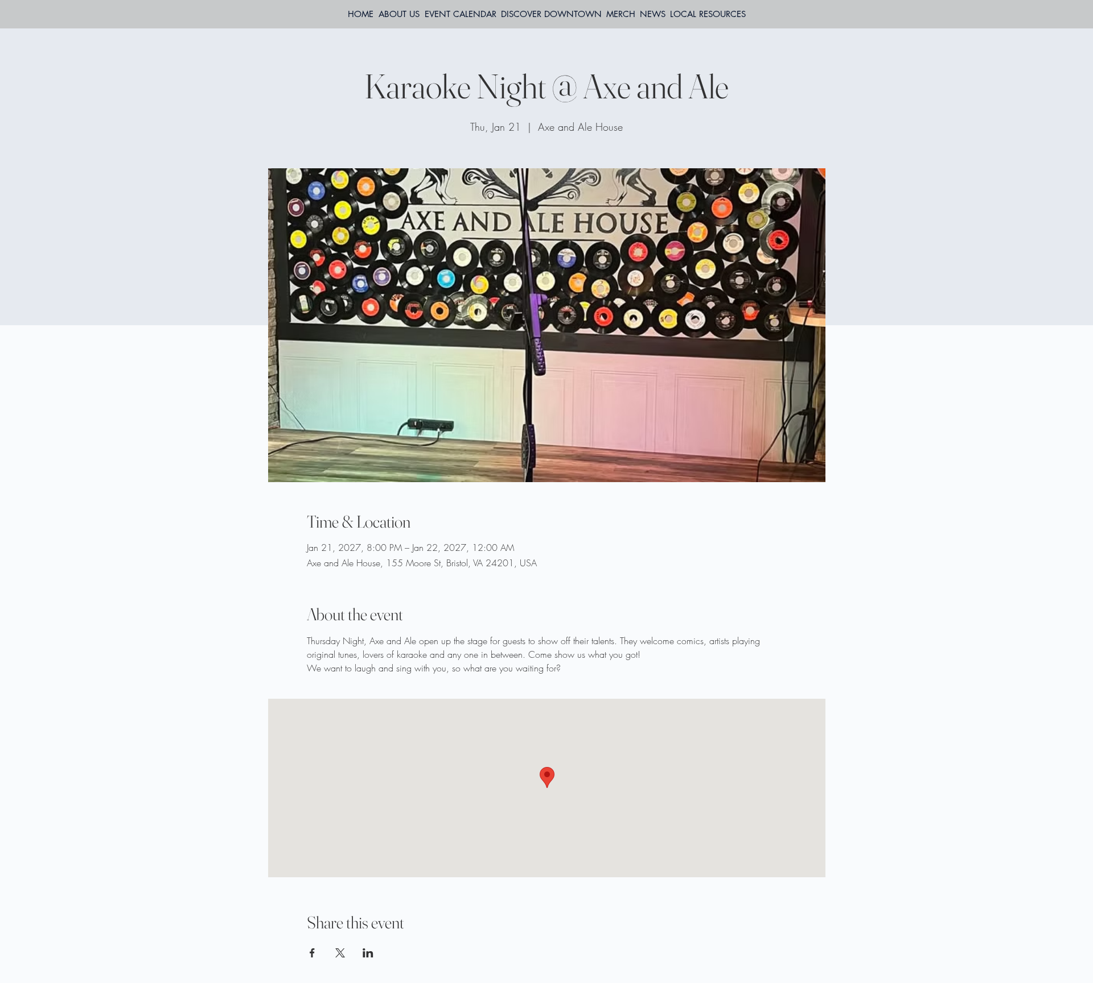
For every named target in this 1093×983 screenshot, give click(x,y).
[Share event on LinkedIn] (368, 952)
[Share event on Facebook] (312, 952)
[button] (708, 14)
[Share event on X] (340, 952)
